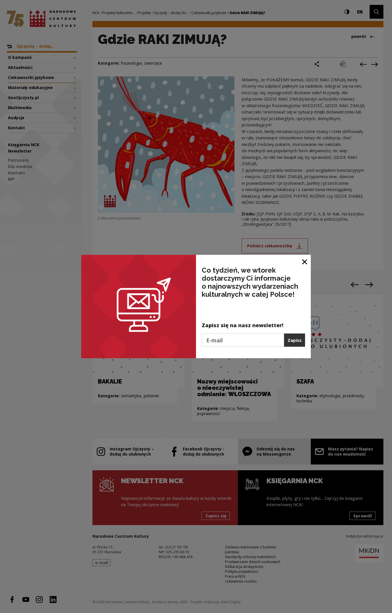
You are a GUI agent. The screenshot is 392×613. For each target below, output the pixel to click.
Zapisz (295, 340)
